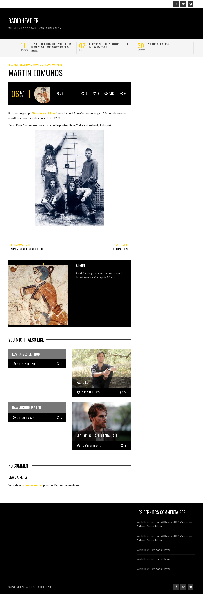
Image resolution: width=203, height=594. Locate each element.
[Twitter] (190, 4)
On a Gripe (141, 44)
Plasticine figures (87, 44)
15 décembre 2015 (91, 445)
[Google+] (183, 4)
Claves (166, 549)
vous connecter (33, 485)
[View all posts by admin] (43, 93)
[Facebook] (176, 4)
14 (125, 392)
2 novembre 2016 (91, 392)
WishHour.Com (146, 522)
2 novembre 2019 (26, 364)
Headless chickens (44, 113)
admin (60, 93)
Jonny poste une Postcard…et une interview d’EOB (38, 45)
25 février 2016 (26, 417)
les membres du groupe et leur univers (36, 64)
